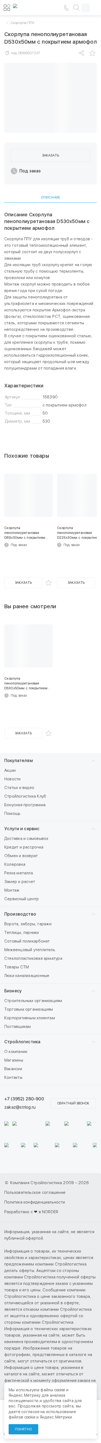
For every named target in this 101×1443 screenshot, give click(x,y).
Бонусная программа (25, 804)
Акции (10, 770)
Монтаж (11, 890)
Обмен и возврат (21, 855)
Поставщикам (17, 1026)
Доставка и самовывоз (26, 838)
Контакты (13, 1077)
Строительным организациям (33, 1000)
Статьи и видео (19, 787)
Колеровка (14, 864)
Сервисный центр (21, 898)
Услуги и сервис (21, 828)
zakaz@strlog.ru (20, 1107)
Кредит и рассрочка (23, 847)
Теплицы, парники (21, 932)
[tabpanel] (50, 318)
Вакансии (13, 1068)
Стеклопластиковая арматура (33, 958)
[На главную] (29, 8)
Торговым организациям (28, 1009)
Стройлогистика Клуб (25, 796)
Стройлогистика (22, 1041)
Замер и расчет (19, 881)
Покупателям (18, 760)
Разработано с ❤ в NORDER (31, 1211)
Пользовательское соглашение (34, 1192)
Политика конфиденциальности (34, 1202)
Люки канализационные (27, 975)
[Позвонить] (66, 8)
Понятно (23, 1429)
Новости (12, 779)
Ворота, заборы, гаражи (27, 924)
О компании (15, 1051)
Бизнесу (13, 990)
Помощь (12, 813)
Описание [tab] (50, 197)
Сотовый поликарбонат (27, 941)
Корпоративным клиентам (29, 1018)
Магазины (13, 1060)
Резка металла (18, 873)
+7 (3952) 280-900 (24, 1098)
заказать (50, 155)
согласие (30, 1411)
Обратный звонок (73, 1103)
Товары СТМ (16, 967)
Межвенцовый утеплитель (29, 949)
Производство (20, 914)
